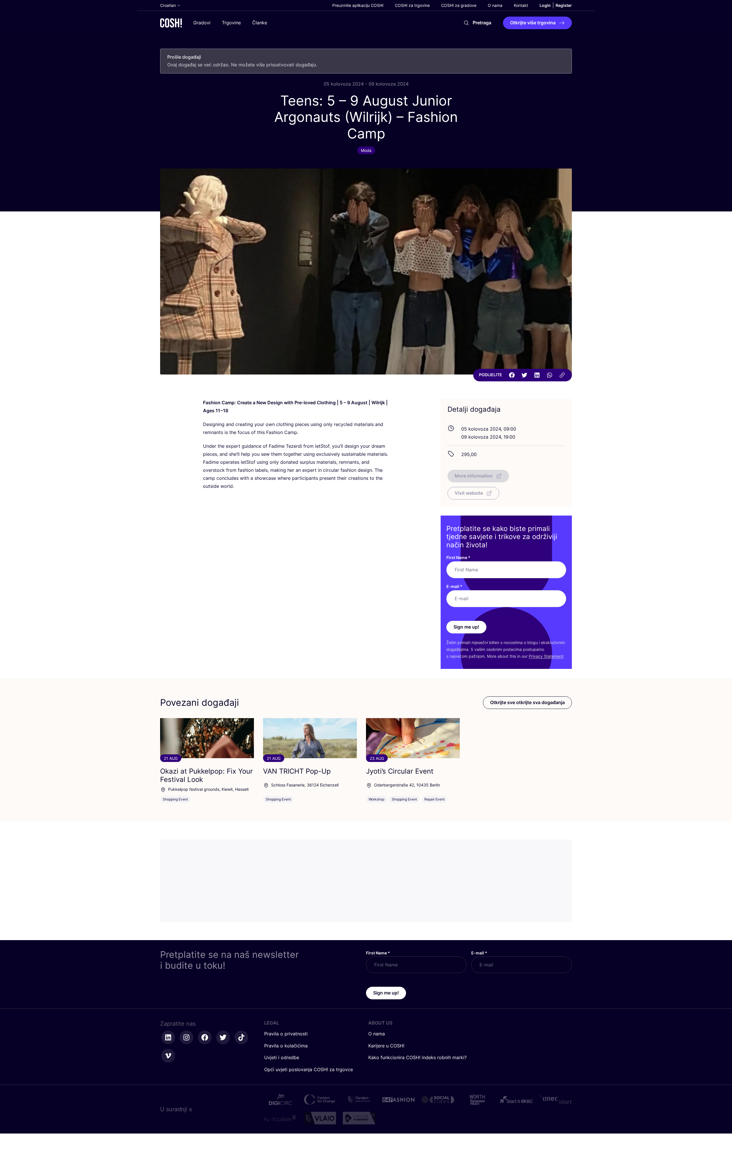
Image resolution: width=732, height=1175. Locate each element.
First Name (458, 557)
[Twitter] (524, 375)
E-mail (454, 586)
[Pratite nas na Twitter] (223, 1037)
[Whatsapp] (549, 375)
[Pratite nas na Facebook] (205, 1037)
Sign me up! (466, 627)
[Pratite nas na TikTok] (241, 1037)
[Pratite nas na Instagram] (186, 1037)
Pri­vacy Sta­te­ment (546, 656)
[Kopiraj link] (562, 375)
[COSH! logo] (171, 22)
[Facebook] (512, 375)
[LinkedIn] (537, 375)
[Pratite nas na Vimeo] (168, 1056)
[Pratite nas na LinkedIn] (168, 1037)
